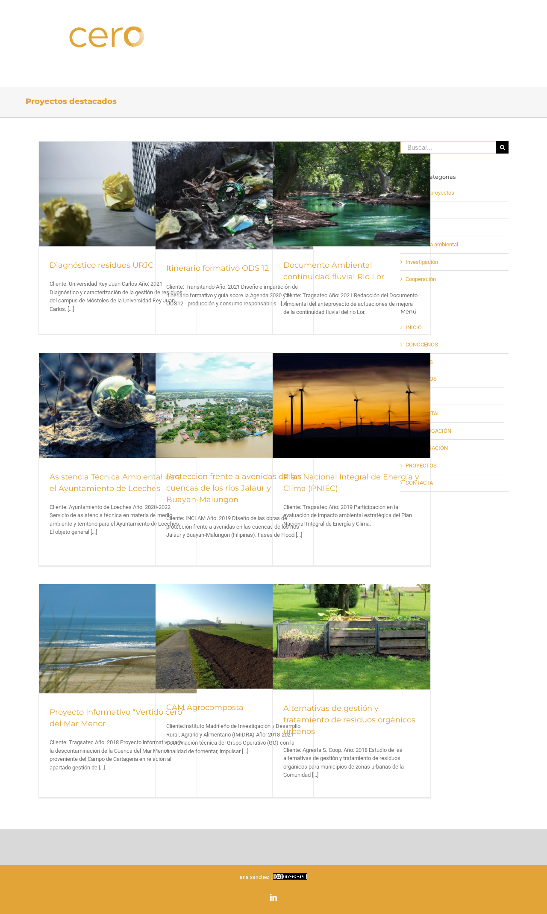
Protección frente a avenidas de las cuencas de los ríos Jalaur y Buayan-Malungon (233, 488)
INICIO (414, 327)
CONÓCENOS (422, 344)
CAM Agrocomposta (205, 707)
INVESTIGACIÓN (431, 431)
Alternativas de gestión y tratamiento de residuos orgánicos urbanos (349, 720)
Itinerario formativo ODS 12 (217, 268)
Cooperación (421, 279)
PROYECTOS (421, 465)
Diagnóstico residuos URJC (101, 265)
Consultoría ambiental (432, 244)
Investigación (422, 262)
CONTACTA (419, 482)
